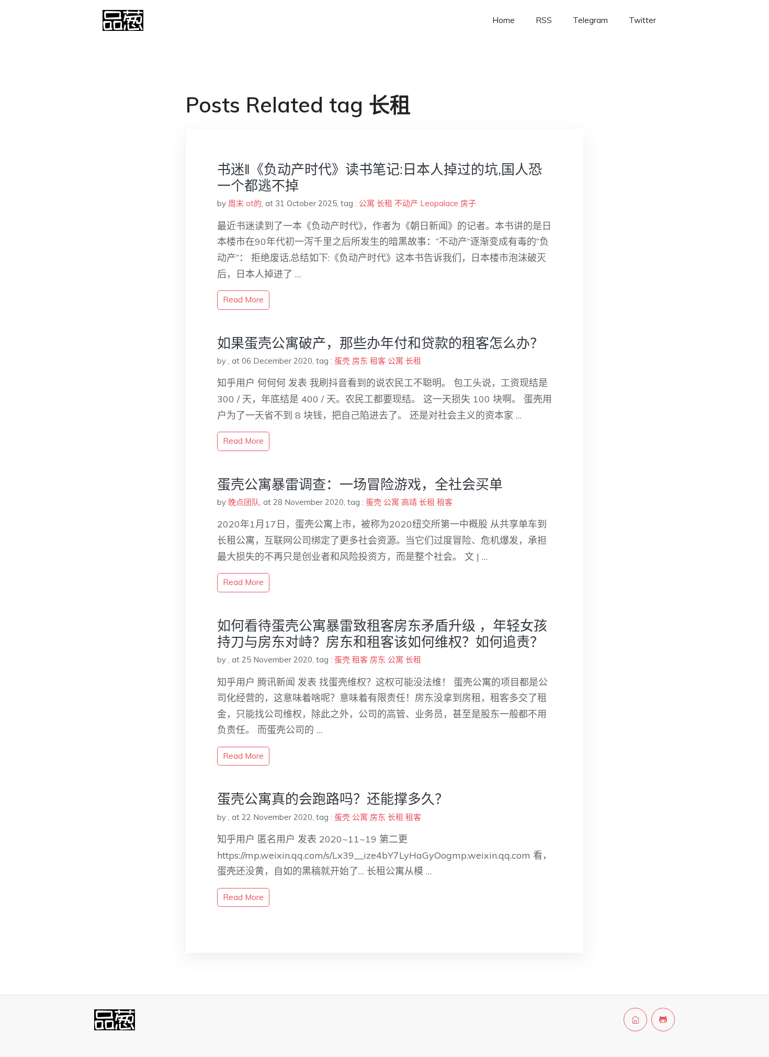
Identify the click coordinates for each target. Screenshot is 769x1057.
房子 (468, 203)
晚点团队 (243, 502)
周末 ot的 (245, 203)
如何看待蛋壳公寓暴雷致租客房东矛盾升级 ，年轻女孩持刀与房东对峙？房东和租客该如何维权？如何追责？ (382, 633)
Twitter (642, 20)
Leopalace (439, 203)
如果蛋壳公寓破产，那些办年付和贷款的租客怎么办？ (380, 343)
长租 (384, 203)
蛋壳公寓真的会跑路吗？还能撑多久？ (332, 798)
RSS (544, 20)
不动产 (406, 203)
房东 (360, 361)
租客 (378, 361)
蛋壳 (342, 361)
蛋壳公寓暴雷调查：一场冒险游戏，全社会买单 (360, 484)
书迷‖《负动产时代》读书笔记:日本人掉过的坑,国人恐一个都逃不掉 (379, 177)
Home (503, 20)
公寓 (367, 203)
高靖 (409, 502)
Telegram (590, 20)
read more (243, 300)
